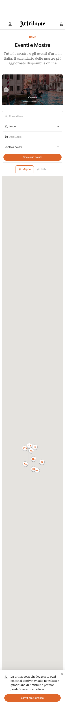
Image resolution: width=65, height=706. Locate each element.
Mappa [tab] (27, 169)
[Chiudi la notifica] (62, 673)
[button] (31, 450)
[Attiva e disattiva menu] (3, 23)
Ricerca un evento (32, 157)
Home (32, 37)
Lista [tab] (44, 169)
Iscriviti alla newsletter (32, 697)
